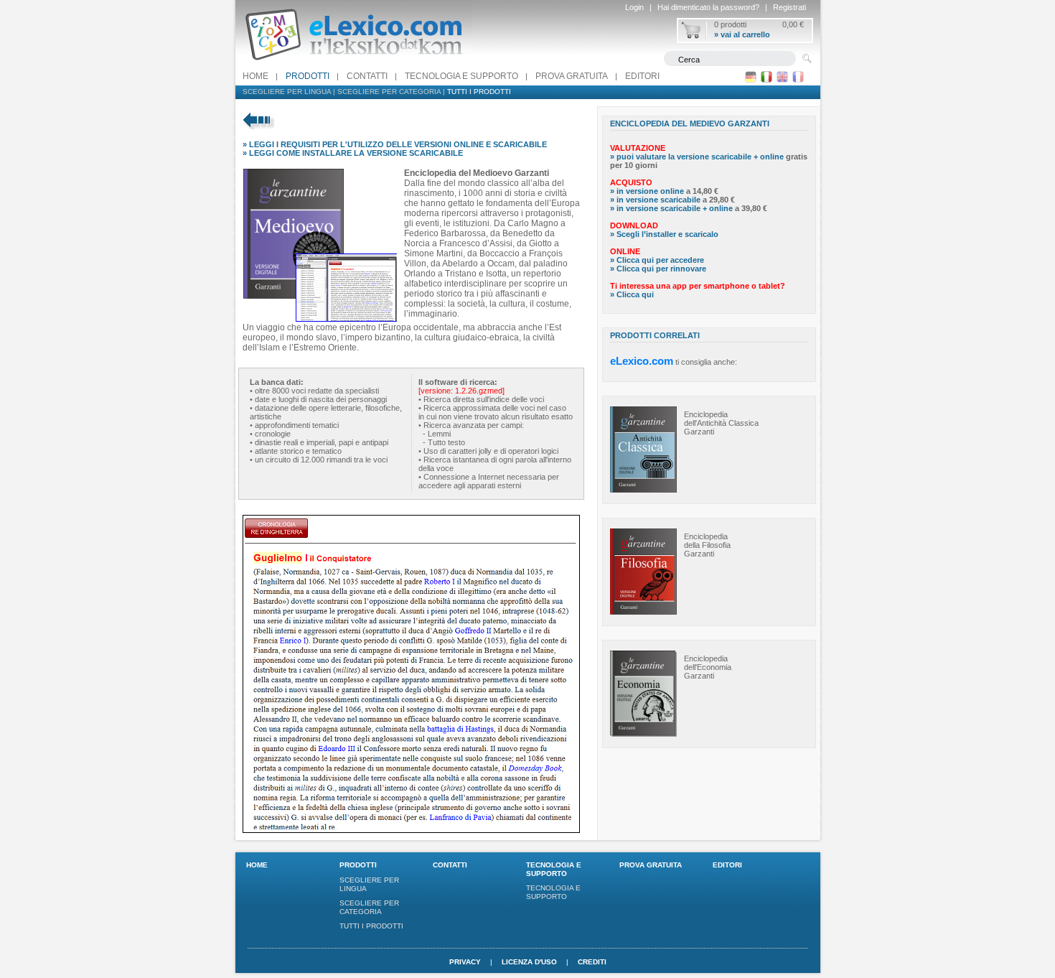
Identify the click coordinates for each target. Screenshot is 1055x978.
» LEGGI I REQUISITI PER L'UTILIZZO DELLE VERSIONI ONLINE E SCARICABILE (395, 144)
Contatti (367, 76)
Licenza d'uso (529, 962)
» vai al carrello (742, 34)
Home (255, 76)
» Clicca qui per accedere (657, 260)
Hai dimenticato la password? (708, 7)
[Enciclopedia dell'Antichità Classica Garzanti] (643, 490)
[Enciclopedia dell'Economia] (643, 734)
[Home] (353, 64)
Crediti (592, 962)
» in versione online (647, 191)
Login (634, 7)
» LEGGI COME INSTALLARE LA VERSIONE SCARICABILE (353, 153)
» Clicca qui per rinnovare (658, 268)
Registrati (789, 7)
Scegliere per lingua (287, 92)
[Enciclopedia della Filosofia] (643, 612)
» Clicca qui (632, 294)
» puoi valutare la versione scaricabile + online (697, 156)
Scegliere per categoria (389, 92)
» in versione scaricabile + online (671, 208)
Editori (642, 76)
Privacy (465, 962)
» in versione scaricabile (655, 199)
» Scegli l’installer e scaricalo (664, 234)
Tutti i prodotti (479, 92)
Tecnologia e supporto (461, 76)
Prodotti (307, 76)
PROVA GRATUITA (571, 76)
